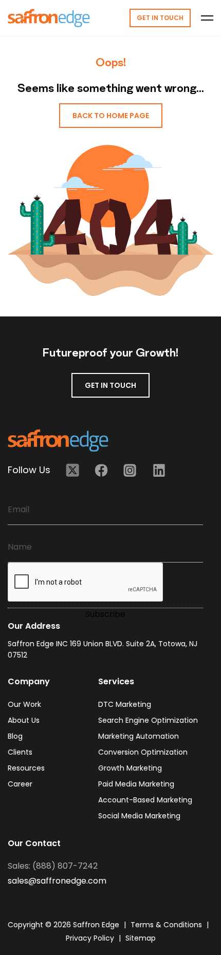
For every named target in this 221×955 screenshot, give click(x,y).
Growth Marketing (130, 768)
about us (24, 720)
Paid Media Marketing (136, 784)
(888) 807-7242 (65, 866)
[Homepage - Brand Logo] (49, 18)
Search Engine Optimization (148, 720)
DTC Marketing (124, 704)
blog (15, 736)
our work (24, 704)
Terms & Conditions (167, 925)
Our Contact (34, 843)
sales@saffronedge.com (57, 881)
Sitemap (140, 938)
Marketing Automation (138, 736)
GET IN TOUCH (110, 385)
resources (26, 768)
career (20, 784)
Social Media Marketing (139, 816)
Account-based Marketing (145, 800)
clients (20, 752)
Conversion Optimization (143, 752)
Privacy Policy (91, 938)
